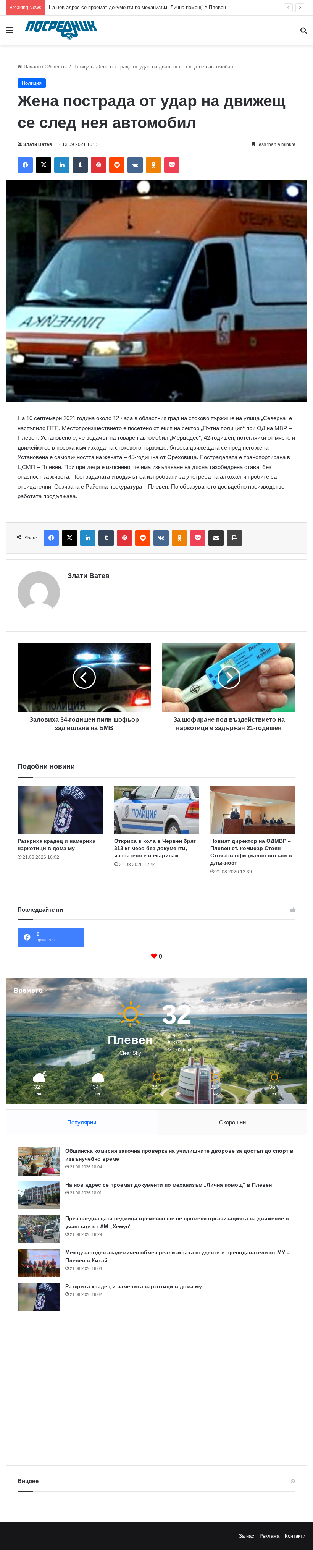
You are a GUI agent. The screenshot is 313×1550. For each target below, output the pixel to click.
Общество (56, 67)
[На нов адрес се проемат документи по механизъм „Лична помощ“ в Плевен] (39, 1195)
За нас (246, 1536)
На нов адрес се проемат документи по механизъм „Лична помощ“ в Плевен (137, 7)
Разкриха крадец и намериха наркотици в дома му (133, 1286)
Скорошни (232, 1122)
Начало (31, 67)
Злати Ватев (37, 144)
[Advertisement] (156, 1394)
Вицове (28, 1481)
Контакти (295, 1536)
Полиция (82, 67)
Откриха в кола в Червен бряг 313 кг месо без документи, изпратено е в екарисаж (155, 848)
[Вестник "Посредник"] (61, 30)
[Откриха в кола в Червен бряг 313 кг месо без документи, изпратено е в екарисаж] (156, 810)
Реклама (269, 1536)
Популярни (81, 1122)
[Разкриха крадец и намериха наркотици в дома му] (60, 810)
